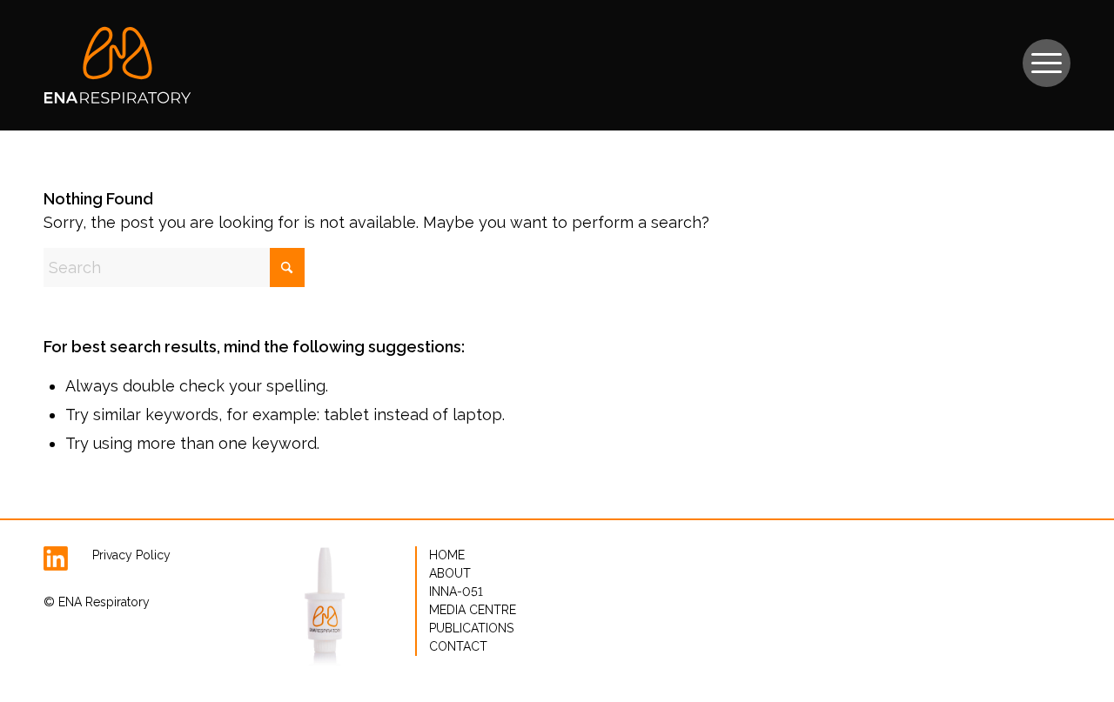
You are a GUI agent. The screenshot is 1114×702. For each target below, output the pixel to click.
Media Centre (472, 610)
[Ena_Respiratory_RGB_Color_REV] (118, 65)
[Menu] (1046, 54)
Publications (471, 628)
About (450, 573)
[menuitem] (1046, 54)
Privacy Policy (131, 555)
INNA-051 (456, 591)
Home (447, 555)
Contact (458, 646)
